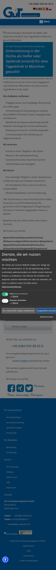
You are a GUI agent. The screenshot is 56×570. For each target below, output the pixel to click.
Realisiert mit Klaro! (46, 317)
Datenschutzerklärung (11, 286)
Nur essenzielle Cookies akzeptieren (18, 310)
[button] (5, 559)
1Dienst (14, 296)
